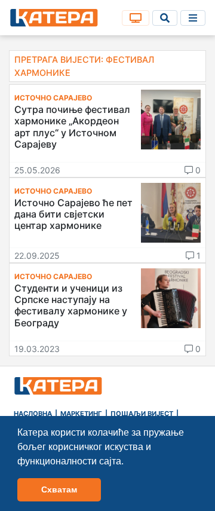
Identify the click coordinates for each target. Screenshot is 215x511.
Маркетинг (81, 413)
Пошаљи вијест (141, 413)
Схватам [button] (59, 489)
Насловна (33, 413)
